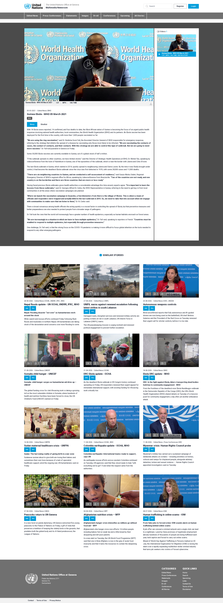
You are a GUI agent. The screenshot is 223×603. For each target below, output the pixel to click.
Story (32, 124)
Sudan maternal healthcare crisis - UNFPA (46, 445)
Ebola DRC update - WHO (156, 373)
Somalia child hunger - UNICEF (40, 373)
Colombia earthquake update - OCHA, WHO (106, 445)
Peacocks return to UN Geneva (40, 514)
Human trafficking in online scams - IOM (164, 514)
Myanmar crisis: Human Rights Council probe (167, 445)
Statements (71, 16)
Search (185, 575)
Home (185, 573)
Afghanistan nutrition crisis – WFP (102, 514)
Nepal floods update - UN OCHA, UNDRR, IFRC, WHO (51, 304)
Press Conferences (52, 16)
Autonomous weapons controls (159, 304)
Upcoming (125, 16)
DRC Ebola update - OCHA (97, 373)
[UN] (33, 6)
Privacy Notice (55, 600)
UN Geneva (57, 523)
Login (193, 6)
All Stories (139, 16)
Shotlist (44, 124)
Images (85, 16)
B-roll (95, 16)
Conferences (109, 16)
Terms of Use (188, 586)
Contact (31, 600)
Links (185, 581)
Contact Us (187, 584)
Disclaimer (187, 589)
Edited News (32, 16)
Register (180, 6)
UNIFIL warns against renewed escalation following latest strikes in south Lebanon (111, 306)
